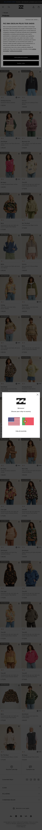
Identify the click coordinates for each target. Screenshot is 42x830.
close (38, 394)
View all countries (21, 431)
